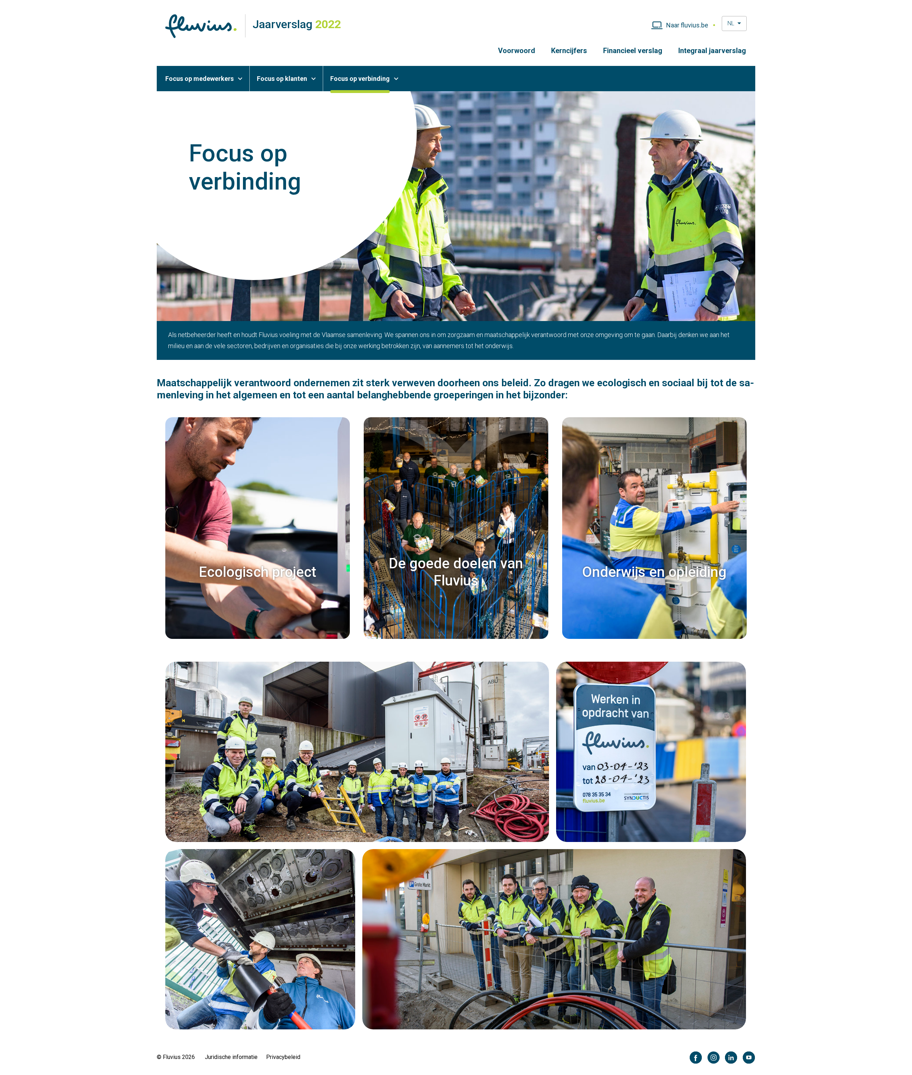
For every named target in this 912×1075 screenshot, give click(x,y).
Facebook (696, 1057)
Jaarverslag (297, 24)
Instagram (714, 1057)
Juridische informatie (231, 1057)
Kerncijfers (569, 50)
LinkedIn (731, 1057)
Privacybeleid (283, 1057)
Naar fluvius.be (687, 25)
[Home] (201, 25)
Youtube (749, 1057)
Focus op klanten (282, 78)
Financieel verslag (632, 50)
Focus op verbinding (360, 78)
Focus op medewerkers (199, 78)
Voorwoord (516, 50)
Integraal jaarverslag (712, 50)
